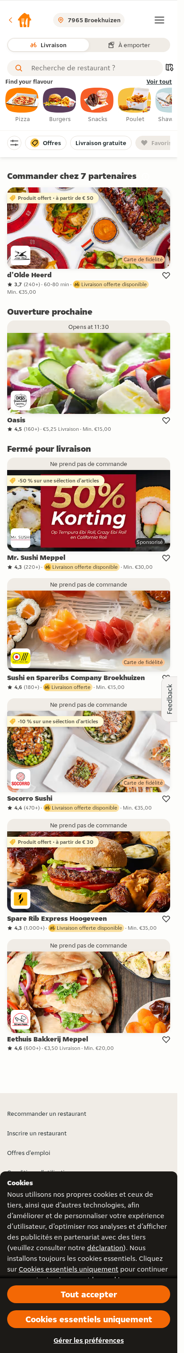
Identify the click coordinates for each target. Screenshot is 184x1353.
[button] (19, 20)
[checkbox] (22, 105)
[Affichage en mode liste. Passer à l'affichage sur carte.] (169, 68)
